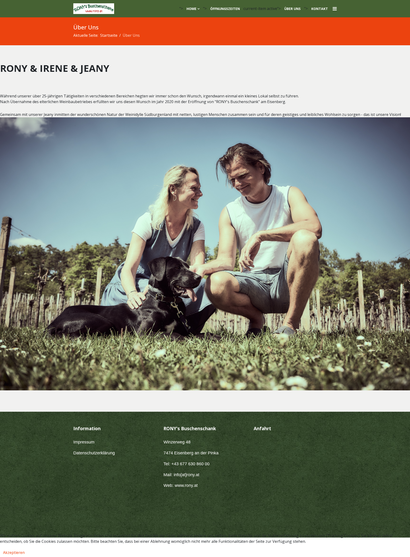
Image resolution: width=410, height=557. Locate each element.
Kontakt (319, 8)
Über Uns (292, 8)
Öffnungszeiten (225, 8)
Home (191, 8)
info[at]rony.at (186, 474)
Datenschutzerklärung (94, 453)
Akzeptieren (14, 552)
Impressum (83, 442)
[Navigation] (335, 8)
